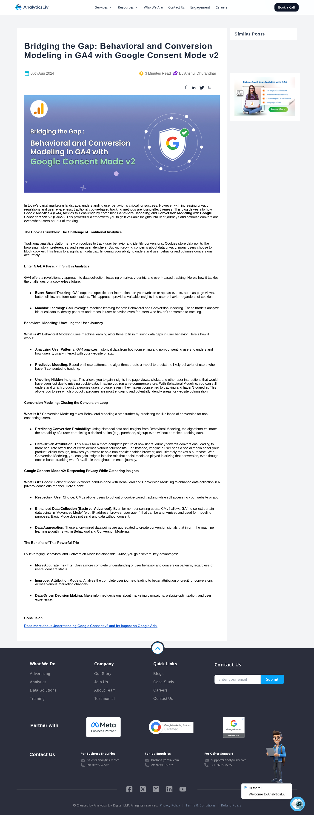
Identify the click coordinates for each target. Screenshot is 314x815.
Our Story (102, 674)
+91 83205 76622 (97, 765)
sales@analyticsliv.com (103, 760)
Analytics (38, 682)
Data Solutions (43, 690)
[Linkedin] (169, 789)
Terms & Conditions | (203, 805)
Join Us (101, 682)
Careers (222, 7)
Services (101, 7)
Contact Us (176, 7)
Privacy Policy (170, 805)
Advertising (40, 674)
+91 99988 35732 (162, 765)
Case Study (163, 682)
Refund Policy (231, 805)
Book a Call (286, 7)
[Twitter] (142, 789)
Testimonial (104, 699)
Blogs (158, 674)
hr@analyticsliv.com (165, 760)
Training (37, 699)
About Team (105, 690)
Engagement (200, 7)
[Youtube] (182, 789)
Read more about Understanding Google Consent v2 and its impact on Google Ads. (90, 626)
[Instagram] (156, 789)
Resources (126, 7)
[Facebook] (131, 789)
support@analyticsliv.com (228, 760)
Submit (272, 679)
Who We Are (153, 7)
